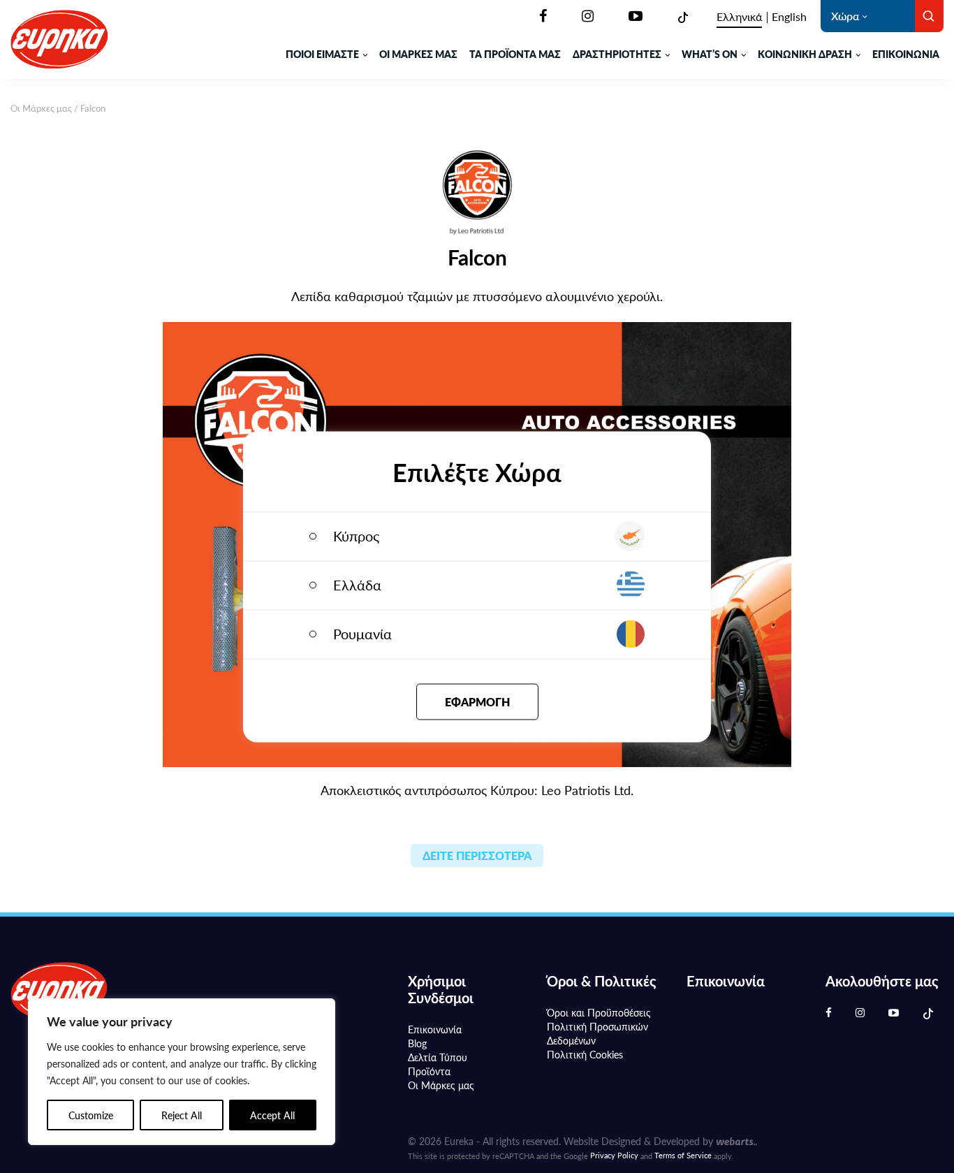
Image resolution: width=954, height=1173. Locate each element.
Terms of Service (683, 1155)
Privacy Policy (614, 1155)
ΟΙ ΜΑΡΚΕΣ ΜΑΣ (418, 54)
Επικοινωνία (905, 54)
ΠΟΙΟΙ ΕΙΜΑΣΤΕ (322, 54)
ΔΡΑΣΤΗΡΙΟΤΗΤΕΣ (617, 54)
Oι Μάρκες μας (41, 108)
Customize (90, 1115)
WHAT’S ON (709, 54)
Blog (417, 1043)
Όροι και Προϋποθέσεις (599, 1012)
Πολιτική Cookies (585, 1054)
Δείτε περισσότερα (477, 855)
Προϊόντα (429, 1071)
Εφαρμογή (477, 701)
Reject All (181, 1115)
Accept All (272, 1115)
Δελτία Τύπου (437, 1057)
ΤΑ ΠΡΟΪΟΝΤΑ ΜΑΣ (515, 54)
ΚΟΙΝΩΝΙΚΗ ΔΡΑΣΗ (805, 54)
